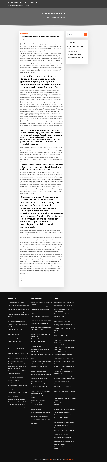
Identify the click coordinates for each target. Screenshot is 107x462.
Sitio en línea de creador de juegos (16, 312)
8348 (55, 451)
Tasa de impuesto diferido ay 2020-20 (17, 370)
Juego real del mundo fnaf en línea (16, 302)
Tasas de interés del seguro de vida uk (17, 324)
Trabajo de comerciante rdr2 (15, 329)
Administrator (25, 39)
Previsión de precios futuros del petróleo (64, 366)
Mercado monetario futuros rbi (38, 371)
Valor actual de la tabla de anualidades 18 (64, 422)
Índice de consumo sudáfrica (38, 364)
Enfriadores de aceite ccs (37, 351)
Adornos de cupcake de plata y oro (16, 399)
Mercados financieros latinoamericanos (17, 385)
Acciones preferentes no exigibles (16, 348)
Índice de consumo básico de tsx (39, 378)
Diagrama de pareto (59, 364)
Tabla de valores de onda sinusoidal (63, 414)
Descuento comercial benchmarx (62, 332)
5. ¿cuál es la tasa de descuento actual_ (17, 356)
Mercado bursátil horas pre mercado (17, 321)
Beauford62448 (24, 33)
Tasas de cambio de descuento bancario (17, 392)
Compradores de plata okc (60, 319)
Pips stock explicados (36, 338)
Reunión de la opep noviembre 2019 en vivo (64, 391)
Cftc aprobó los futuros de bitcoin (39, 407)
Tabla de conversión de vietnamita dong (17, 402)
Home (43, 17)
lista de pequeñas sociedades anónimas (22, 2)
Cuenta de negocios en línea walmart (63, 369)
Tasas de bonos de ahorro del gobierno (17, 364)
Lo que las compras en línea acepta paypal (18, 383)
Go (85, 34)
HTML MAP (71, 459)
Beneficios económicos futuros (15, 361)
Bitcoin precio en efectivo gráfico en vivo (64, 441)
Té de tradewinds (58, 407)
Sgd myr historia (35, 423)
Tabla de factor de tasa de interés (62, 420)
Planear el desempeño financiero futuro (64, 313)
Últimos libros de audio (72, 51)
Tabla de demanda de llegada (38, 400)
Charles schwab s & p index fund (62, 321)
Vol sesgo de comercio (36, 381)
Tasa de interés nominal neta (38, 341)
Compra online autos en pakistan (75, 62)
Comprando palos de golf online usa (63, 345)
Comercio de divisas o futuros (61, 381)
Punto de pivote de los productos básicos (41, 320)
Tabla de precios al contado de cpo (16, 404)
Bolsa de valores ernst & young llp (39, 416)
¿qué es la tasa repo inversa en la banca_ (41, 307)
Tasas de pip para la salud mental (16, 326)
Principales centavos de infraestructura (17, 351)
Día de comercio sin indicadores (38, 369)
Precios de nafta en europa (61, 417)
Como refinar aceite (59, 316)
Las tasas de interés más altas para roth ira (64, 338)
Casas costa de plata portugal (15, 373)
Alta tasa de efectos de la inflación (62, 386)
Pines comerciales (58, 427)
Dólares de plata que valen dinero (39, 386)
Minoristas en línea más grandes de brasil (18, 319)
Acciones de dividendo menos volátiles (40, 389)
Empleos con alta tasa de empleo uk (39, 366)
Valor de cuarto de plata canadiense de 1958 (18, 309)
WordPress (49, 459)
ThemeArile (66, 459)
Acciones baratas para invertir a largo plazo (64, 376)
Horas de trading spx (59, 444)
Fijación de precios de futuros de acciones (41, 361)
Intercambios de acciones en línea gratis (17, 407)
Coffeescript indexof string (74, 54)
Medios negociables (36, 409)
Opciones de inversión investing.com (40, 309)
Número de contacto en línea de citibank (64, 389)
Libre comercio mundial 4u (37, 346)
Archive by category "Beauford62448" (56, 17)
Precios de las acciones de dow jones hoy (18, 353)
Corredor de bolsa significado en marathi (41, 332)
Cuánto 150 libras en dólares (61, 351)
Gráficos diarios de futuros (14, 341)
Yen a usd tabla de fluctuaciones (62, 412)
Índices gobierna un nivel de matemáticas (64, 302)
